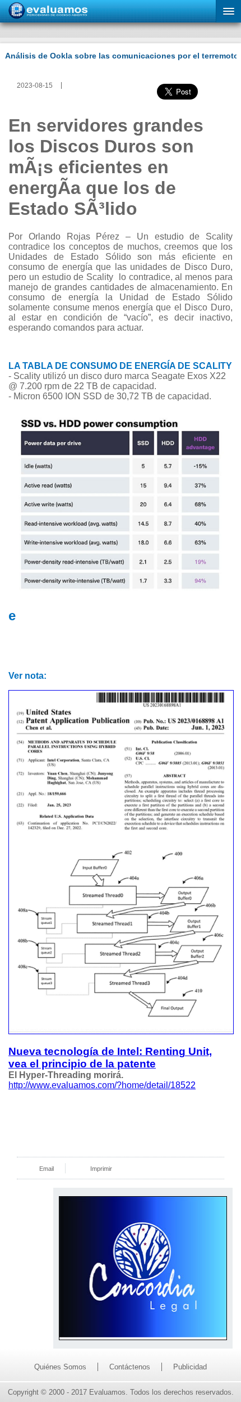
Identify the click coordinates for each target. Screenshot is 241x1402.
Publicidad (190, 1367)
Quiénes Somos (60, 1367)
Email (46, 1168)
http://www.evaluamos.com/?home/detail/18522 (102, 1085)
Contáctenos (129, 1367)
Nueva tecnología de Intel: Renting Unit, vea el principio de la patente (110, 1057)
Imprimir (101, 1168)
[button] (228, 11)
